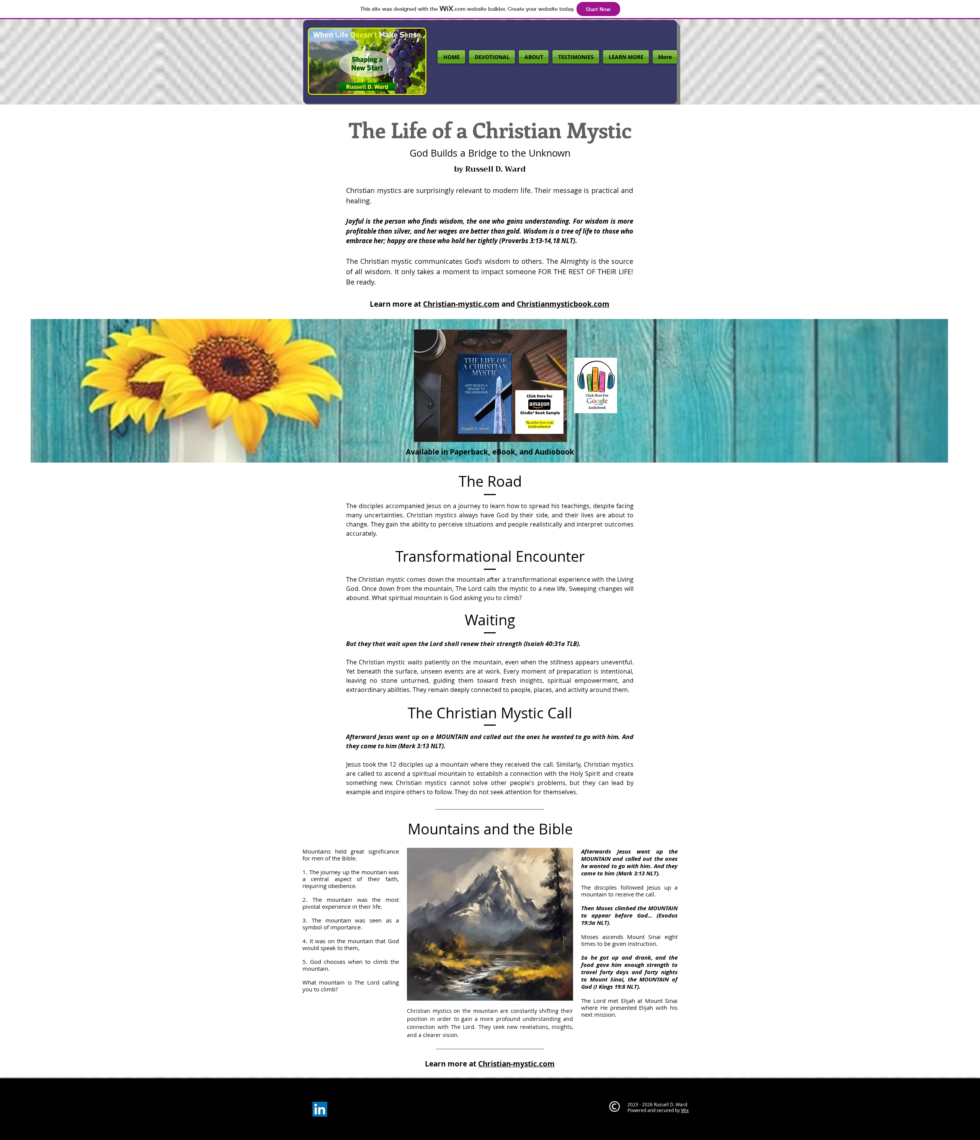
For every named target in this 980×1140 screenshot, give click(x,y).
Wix (685, 1110)
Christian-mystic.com (461, 304)
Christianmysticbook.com (563, 304)
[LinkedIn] (319, 1109)
